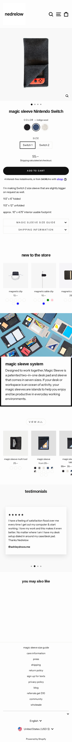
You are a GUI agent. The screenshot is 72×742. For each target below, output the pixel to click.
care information (36, 653)
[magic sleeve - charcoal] (35, 468)
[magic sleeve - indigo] (48, 468)
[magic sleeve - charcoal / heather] (35, 471)
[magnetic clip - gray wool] (11, 300)
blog (36, 687)
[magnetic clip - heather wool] (19, 300)
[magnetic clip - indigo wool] (15, 300)
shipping (36, 664)
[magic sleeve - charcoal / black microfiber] (43, 471)
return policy (36, 670)
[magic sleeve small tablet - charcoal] (63, 471)
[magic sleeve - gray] (39, 468)
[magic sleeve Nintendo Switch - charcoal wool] (11, 629)
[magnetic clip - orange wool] (24, 300)
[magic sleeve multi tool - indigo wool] (15, 468)
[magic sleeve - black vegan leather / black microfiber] (45, 475)
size (36, 138)
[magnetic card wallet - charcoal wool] (65, 300)
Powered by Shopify (36, 739)
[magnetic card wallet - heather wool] (69, 300)
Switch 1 (27, 145)
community (36, 698)
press (36, 658)
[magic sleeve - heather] (43, 468)
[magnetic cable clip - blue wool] (39, 300)
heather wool (45, 127)
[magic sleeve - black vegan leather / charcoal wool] (41, 475)
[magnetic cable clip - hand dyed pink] (52, 300)
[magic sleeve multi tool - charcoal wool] (11, 468)
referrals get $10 (36, 693)
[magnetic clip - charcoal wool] (7, 300)
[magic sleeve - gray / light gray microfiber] (52, 471)
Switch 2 (44, 145)
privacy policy (36, 681)
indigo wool (36, 127)
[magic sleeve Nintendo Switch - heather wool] (19, 629)
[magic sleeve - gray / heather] (39, 471)
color (36, 119)
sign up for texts (36, 676)
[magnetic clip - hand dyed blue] (17, 303)
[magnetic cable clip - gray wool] (43, 300)
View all (36, 421)
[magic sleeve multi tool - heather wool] (19, 468)
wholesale (36, 704)
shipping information (36, 229)
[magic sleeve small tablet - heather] (67, 471)
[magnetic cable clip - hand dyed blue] (43, 303)
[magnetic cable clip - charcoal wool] (35, 300)
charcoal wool (27, 127)
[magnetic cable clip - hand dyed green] (48, 300)
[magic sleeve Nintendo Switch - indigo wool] (15, 629)
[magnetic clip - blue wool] (13, 303)
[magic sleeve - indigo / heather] (52, 468)
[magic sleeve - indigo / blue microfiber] (48, 471)
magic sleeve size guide (36, 222)
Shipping (24, 160)
